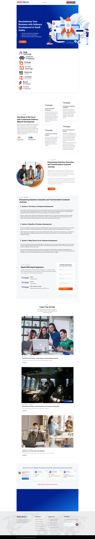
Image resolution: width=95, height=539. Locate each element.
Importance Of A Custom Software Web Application (33, 451)
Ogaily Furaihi (54, 471)
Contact (61, 2)
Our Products (53, 2)
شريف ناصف (39, 471)
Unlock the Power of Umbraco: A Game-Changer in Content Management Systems (40, 358)
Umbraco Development (67, 353)
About (73, 537)
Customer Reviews (66, 537)
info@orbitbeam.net (53, 524)
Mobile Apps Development (40, 530)
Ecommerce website (39, 521)
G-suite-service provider (39, 528)
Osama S (67, 471)
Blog (77, 537)
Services (44, 2)
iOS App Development (39, 519)
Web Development (68, 445)
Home (32, 2)
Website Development (39, 523)
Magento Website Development (41, 525)
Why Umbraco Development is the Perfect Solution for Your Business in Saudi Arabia (40, 406)
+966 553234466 (53, 522)
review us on (25, 478)
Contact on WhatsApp (70, 2)
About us (38, 2)
